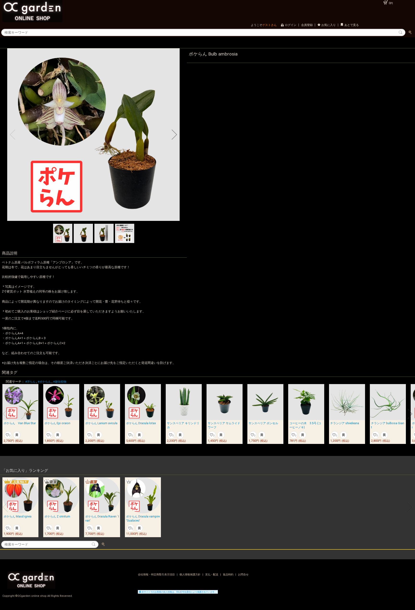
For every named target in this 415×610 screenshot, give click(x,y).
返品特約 (228, 574)
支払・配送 (212, 574)
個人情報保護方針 (190, 574)
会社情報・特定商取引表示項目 (157, 574)
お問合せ (243, 574)
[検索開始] (400, 32)
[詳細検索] (410, 32)
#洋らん (30, 381)
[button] (12, 134)
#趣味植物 (59, 381)
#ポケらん (44, 381)
